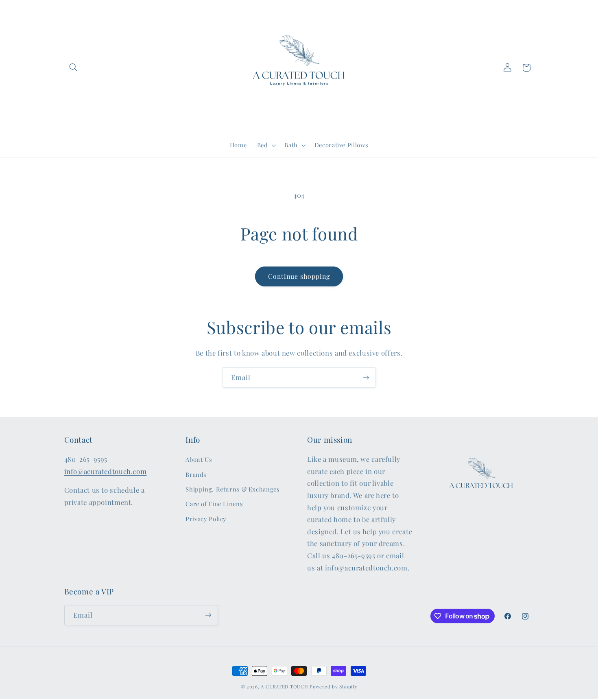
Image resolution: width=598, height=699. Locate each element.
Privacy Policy (206, 519)
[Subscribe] (366, 377)
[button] (73, 67)
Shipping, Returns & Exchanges (232, 489)
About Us (199, 459)
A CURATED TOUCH (284, 687)
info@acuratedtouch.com (105, 471)
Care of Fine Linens (214, 504)
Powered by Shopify (333, 687)
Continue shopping (299, 276)
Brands (196, 474)
